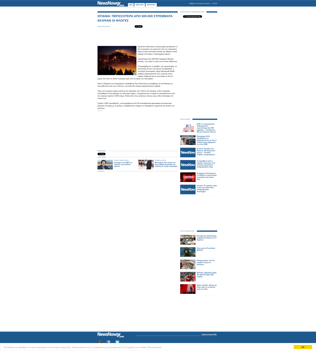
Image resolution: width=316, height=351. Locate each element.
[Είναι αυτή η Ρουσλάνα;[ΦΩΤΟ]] (188, 256)
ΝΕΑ (130, 5)
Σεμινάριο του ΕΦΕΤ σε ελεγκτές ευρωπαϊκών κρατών (123, 164)
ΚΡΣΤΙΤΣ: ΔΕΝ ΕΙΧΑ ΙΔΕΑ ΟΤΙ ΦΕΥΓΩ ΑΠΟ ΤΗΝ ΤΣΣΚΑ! (206, 275)
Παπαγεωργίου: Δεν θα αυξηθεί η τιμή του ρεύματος (205, 262)
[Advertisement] (138, 37)
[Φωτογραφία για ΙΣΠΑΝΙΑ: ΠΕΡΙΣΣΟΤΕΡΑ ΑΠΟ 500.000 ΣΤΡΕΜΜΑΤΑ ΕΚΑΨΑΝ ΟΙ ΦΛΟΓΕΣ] (135, 72)
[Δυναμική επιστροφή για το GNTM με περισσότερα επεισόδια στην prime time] (188, 181)
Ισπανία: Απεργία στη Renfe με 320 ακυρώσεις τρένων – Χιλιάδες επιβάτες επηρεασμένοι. (206, 151)
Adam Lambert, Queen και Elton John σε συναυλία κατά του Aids (207, 287)
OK (302, 347)
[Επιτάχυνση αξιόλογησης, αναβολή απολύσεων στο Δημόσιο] (188, 244)
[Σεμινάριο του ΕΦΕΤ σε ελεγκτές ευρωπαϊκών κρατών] (105, 169)
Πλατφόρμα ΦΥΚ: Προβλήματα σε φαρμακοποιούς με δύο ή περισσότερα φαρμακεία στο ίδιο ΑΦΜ (206, 140)
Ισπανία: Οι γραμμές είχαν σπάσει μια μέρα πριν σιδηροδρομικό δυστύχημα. (207, 188)
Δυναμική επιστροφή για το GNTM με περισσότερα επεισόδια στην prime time (207, 176)
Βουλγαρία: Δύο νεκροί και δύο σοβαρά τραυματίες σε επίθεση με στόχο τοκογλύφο (166, 164)
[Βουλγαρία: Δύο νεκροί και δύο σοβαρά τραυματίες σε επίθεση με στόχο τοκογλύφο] (146, 169)
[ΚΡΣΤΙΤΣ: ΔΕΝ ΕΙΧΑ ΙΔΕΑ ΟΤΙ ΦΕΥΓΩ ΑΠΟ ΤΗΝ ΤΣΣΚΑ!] (188, 281)
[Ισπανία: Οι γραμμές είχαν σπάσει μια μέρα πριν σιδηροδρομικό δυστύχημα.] (188, 194)
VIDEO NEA (140, 5)
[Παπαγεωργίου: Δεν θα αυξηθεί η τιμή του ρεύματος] (188, 269)
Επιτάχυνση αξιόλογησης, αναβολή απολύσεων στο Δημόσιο (207, 238)
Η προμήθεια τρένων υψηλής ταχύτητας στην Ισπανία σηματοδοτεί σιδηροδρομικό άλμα (206, 164)
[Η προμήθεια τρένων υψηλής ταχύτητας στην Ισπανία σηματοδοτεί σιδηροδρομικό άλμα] (188, 169)
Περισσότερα (154, 347)
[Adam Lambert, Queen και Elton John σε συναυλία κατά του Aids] (188, 293)
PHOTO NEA (151, 5)
